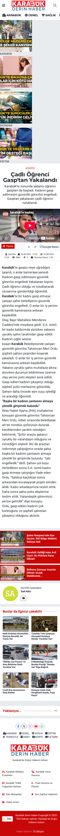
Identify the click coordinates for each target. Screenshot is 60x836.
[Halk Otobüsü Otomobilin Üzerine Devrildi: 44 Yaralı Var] (16, 623)
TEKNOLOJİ (12, 736)
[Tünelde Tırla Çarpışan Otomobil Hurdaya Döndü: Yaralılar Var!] (44, 623)
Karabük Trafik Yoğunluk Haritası (11, 785)
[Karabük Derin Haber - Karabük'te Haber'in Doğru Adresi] (28, 5)
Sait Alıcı (12, 254)
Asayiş (30, 168)
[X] (24, 726)
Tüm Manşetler (14, 794)
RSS (8, 818)
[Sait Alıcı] (10, 593)
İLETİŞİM (53, 736)
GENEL (33, 15)
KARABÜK (13, 15)
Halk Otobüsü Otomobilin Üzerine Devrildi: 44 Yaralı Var (15, 636)
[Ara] (55, 5)
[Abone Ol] (49, 246)
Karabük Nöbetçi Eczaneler (13, 773)
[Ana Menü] (3, 5)
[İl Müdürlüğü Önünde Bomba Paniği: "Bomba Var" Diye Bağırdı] (44, 651)
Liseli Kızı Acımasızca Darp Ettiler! (14, 691)
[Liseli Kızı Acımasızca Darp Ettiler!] (16, 680)
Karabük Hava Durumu (41, 773)
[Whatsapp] (41, 726)
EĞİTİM (52, 733)
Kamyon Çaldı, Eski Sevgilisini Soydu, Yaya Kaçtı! (43, 693)
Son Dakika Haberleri (46, 794)
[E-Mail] (23, 598)
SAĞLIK (50, 15)
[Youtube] (36, 726)
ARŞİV (26, 736)
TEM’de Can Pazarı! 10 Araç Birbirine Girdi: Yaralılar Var (14, 664)
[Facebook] (18, 726)
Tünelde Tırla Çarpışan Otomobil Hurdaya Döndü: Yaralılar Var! (43, 636)
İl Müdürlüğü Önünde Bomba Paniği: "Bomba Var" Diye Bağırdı (43, 664)
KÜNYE (39, 736)
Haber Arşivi (12, 802)
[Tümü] (55, 710)
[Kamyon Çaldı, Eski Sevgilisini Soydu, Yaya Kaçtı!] (44, 680)
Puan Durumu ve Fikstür (41, 785)
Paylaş (9, 246)
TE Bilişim (38, 831)
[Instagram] (30, 726)
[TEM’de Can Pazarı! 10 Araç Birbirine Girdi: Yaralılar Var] (16, 651)
